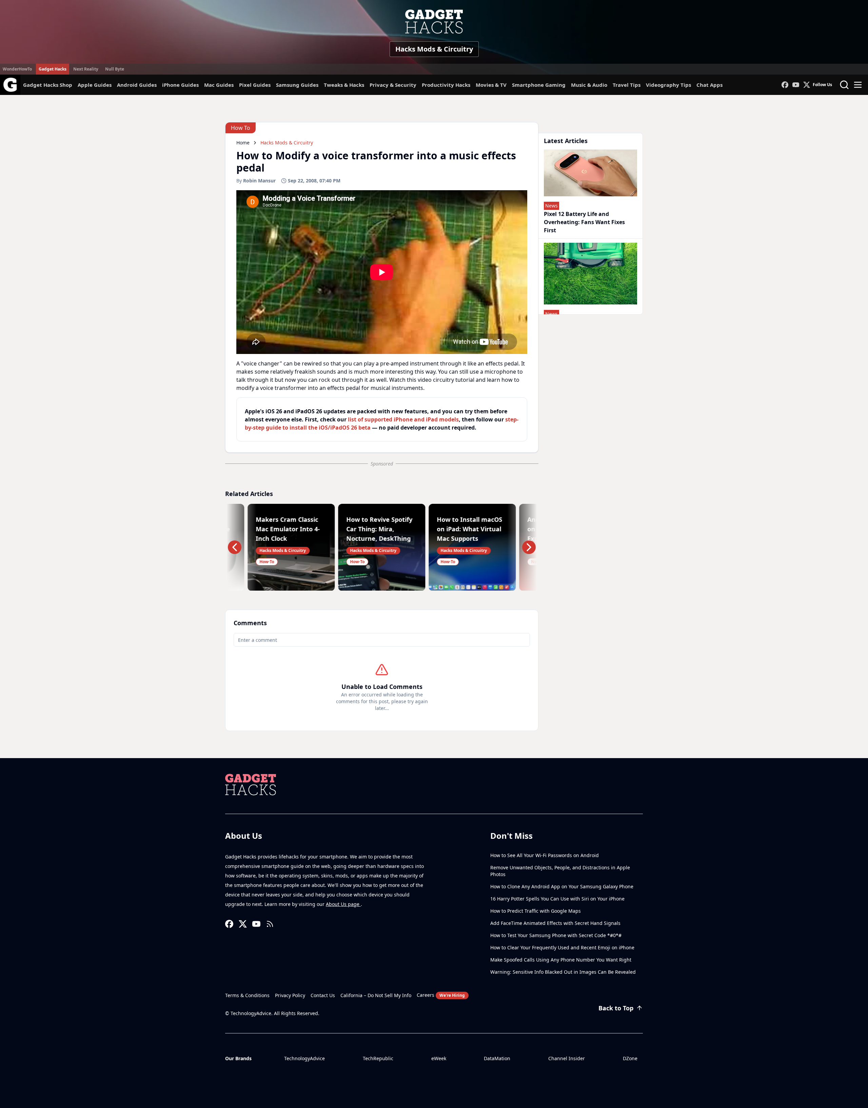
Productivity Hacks (446, 84)
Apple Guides (95, 84)
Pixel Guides (255, 84)
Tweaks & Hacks (344, 84)
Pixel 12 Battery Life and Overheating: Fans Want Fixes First (584, 222)
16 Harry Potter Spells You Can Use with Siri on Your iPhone (557, 898)
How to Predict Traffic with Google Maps (535, 911)
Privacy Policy (290, 995)
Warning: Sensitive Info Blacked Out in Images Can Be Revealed (563, 972)
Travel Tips (626, 84)
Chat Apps (709, 84)
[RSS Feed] (270, 924)
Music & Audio (589, 84)
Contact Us (323, 995)
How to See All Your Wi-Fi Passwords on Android (544, 855)
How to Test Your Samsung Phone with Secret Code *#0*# (556, 935)
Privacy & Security (393, 84)
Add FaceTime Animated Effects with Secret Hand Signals (555, 923)
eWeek (438, 1058)
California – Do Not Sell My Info (375, 995)
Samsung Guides (297, 84)
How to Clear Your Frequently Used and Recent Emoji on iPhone (562, 947)
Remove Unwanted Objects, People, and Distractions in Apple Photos (560, 870)
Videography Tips (668, 84)
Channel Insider (566, 1058)
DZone (630, 1058)
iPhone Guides (180, 84)
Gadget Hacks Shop (47, 84)
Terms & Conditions (247, 995)
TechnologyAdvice (304, 1058)
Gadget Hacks (52, 69)
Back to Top (615, 1008)
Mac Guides (219, 84)
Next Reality (85, 69)
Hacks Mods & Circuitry (434, 49)
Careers (441, 995)
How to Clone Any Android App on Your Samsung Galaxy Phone (561, 886)
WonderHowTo (17, 69)
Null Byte (114, 69)
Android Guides (137, 84)
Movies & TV (491, 84)
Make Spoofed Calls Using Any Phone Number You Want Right (560, 959)
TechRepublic (378, 1058)
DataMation (497, 1058)
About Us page (343, 904)
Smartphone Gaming (539, 84)
